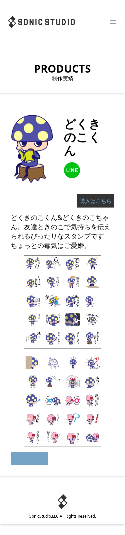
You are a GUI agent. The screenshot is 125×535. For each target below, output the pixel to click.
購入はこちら (96, 201)
